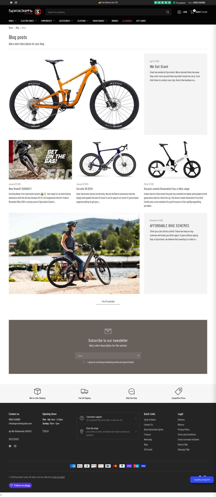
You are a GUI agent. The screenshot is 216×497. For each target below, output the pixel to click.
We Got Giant (159, 66)
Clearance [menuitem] (127, 20)
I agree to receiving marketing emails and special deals (110, 362)
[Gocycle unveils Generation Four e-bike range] (175, 160)
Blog (17, 28)
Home (11, 28)
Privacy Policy (183, 429)
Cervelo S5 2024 (84, 188)
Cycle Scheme (150, 419)
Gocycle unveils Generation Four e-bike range (166, 188)
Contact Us (148, 424)
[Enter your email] (138, 355)
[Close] (1, 494)
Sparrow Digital (59, 477)
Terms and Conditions (187, 434)
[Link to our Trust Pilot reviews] (170, 2)
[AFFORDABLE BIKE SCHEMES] (74, 253)
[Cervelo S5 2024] (108, 160)
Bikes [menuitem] (11, 20)
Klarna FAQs (183, 444)
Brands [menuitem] (115, 20)
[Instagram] (16, 2)
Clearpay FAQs (183, 449)
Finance (147, 434)
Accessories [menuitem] (64, 20)
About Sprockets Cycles (153, 429)
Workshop (148, 439)
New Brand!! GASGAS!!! (20, 188)
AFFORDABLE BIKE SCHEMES (169, 225)
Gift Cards (148, 449)
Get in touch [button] (14, 438)
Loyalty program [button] (202, 479)
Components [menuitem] (46, 20)
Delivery (181, 419)
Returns (181, 424)
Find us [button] (46, 430)
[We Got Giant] (74, 94)
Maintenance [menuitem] (98, 20)
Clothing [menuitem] (81, 20)
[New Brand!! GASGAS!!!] (40, 160)
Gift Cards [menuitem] (141, 20)
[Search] (167, 12)
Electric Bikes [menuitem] (27, 20)
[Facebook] (11, 2)
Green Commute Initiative (188, 439)
